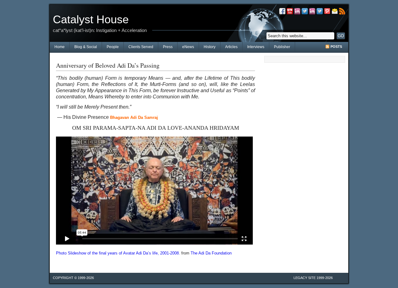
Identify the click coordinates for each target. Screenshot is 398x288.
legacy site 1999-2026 (313, 278)
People (113, 47)
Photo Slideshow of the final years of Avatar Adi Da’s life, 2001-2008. (118, 253)
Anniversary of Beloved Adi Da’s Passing (108, 65)
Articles (231, 47)
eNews (188, 47)
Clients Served (140, 47)
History (209, 47)
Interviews (255, 47)
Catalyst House (91, 19)
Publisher (282, 47)
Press (168, 47)
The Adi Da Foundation (211, 253)
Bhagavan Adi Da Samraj (134, 117)
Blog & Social (85, 47)
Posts (336, 46)
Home (59, 47)
